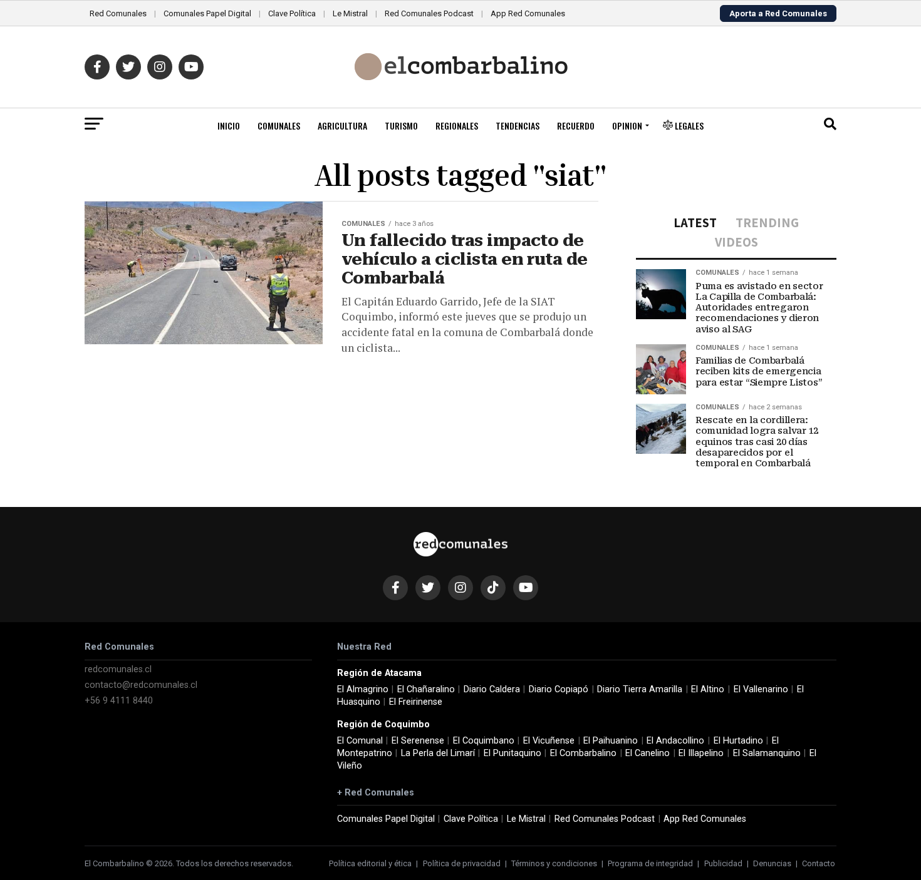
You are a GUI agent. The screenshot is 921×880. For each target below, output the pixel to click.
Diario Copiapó (558, 689)
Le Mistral (350, 13)
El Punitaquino (512, 753)
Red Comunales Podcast (429, 13)
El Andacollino (675, 740)
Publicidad (723, 863)
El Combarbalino (583, 753)
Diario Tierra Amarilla (639, 689)
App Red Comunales (528, 13)
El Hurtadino (738, 740)
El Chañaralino (426, 689)
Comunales (279, 125)
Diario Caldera (492, 689)
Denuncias (772, 863)
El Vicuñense (549, 740)
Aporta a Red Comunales (778, 13)
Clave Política (292, 13)
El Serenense (418, 740)
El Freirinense (415, 702)
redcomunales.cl (118, 669)
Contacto (818, 863)
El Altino (707, 689)
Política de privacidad (462, 863)
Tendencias (517, 125)
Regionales (456, 125)
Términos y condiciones (554, 863)
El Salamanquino (767, 753)
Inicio (228, 125)
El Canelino (647, 753)
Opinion (627, 125)
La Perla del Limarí (438, 753)
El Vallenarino (761, 689)
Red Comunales (118, 13)
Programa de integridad (650, 863)
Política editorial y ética (370, 863)
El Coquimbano (483, 740)
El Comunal (360, 740)
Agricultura (342, 125)
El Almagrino (362, 689)
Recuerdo (576, 125)
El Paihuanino (610, 740)
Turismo (401, 125)
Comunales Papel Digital (207, 13)
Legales (688, 125)
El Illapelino (701, 753)
